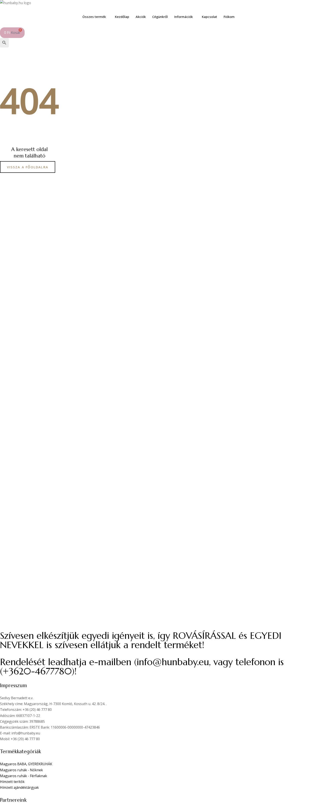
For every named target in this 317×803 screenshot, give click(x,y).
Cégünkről (160, 16)
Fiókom (229, 16)
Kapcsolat (209, 16)
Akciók (141, 16)
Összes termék (94, 16)
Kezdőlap (122, 16)
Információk (183, 16)
